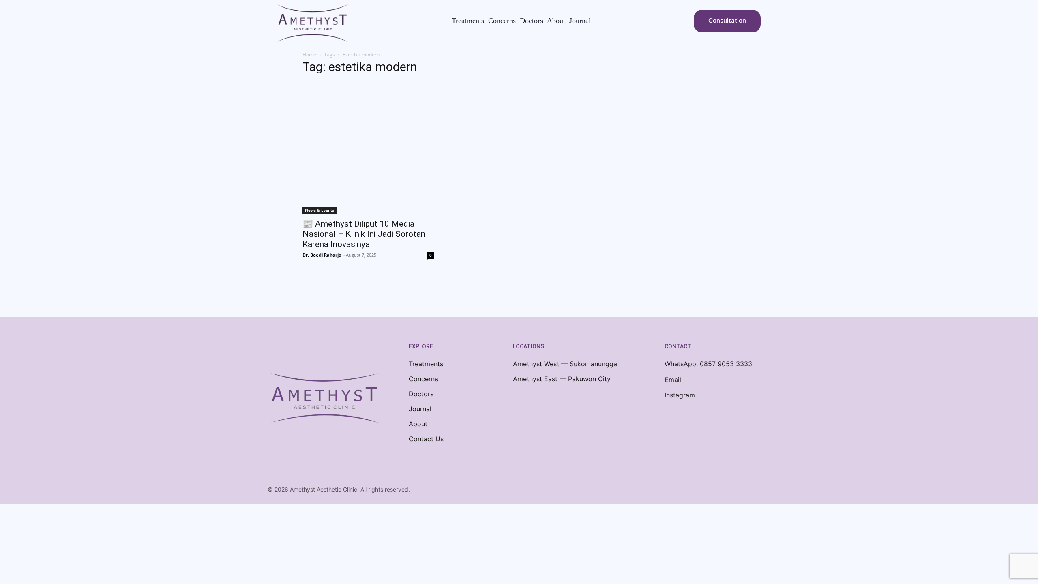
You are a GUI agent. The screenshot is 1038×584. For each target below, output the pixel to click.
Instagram (680, 395)
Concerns (423, 379)
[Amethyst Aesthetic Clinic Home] (324, 399)
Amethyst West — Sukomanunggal (566, 364)
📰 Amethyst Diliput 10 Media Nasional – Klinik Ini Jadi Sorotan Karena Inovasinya (363, 234)
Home (309, 54)
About (418, 424)
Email (673, 380)
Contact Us (426, 439)
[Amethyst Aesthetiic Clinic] (312, 23)
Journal (420, 409)
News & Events (319, 210)
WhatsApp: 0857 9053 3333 (708, 364)
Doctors (421, 394)
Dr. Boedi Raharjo (321, 255)
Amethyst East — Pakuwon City (562, 379)
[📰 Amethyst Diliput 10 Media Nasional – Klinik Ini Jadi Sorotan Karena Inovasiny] (368, 148)
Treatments (426, 364)
